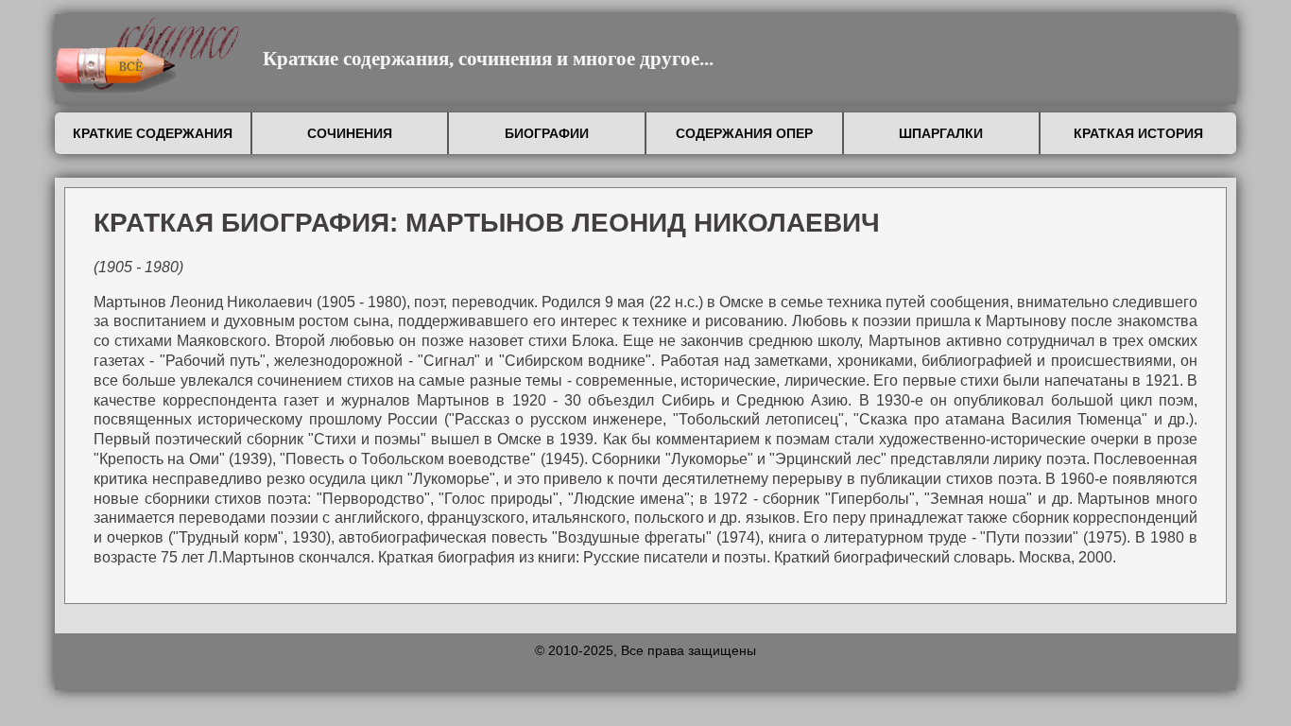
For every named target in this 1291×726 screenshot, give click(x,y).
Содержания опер (744, 133)
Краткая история (1138, 133)
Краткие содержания (152, 133)
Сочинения (349, 133)
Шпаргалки (941, 133)
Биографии (547, 133)
